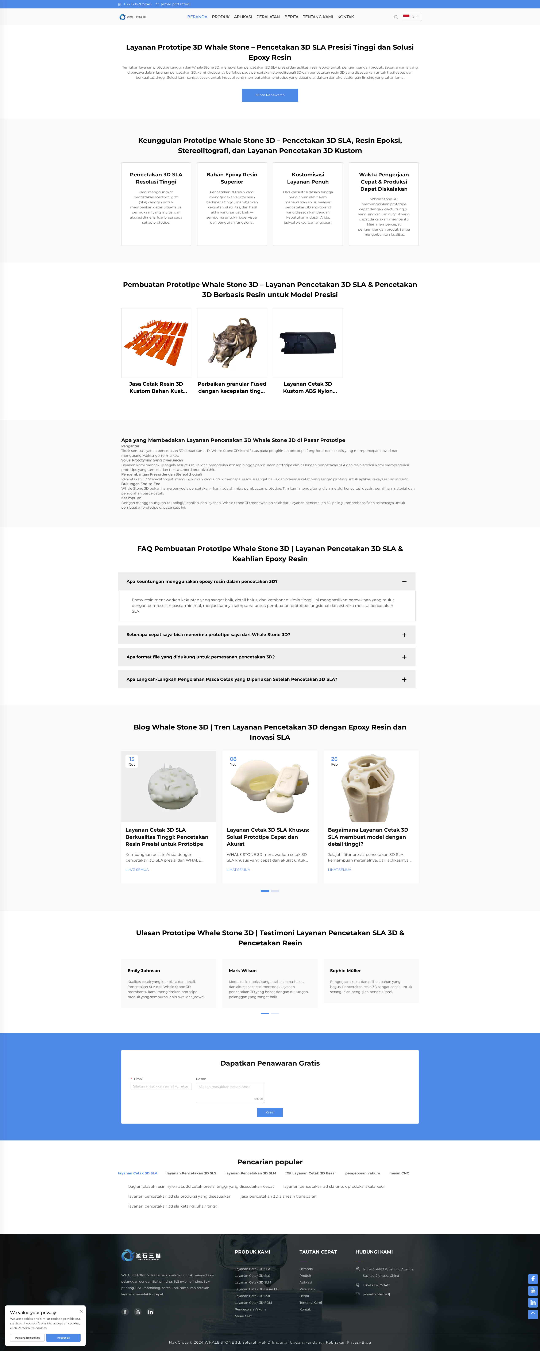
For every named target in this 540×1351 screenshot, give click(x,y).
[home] (133, 17)
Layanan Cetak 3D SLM (253, 1282)
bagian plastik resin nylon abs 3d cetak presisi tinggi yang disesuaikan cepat (201, 1186)
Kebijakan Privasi (343, 1342)
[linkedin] (150, 1312)
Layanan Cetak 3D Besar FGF (258, 1289)
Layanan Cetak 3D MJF (253, 1296)
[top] (533, 1314)
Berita (291, 17)
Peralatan (268, 17)
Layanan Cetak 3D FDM (253, 1303)
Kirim (270, 1112)
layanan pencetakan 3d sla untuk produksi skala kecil (334, 1186)
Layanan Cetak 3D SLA (252, 1269)
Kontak (346, 17)
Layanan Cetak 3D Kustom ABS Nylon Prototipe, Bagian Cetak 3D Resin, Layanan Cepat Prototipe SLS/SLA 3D (308, 387)
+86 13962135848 (137, 4)
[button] (265, 891)
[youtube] (138, 1312)
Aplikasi (243, 17)
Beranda (197, 17)
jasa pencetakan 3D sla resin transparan (279, 1196)
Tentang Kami (318, 17)
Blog (366, 1342)
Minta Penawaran (270, 95)
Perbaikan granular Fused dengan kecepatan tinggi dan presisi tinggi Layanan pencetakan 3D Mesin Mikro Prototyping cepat (232, 387)
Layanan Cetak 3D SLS (252, 1276)
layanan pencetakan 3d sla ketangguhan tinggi (173, 1206)
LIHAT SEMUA (137, 870)
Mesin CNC (243, 1316)
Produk (221, 17)
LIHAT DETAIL (156, 343)
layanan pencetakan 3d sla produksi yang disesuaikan (179, 1196)
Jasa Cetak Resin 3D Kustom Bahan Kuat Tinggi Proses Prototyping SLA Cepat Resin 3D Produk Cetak (156, 387)
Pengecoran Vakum (250, 1309)
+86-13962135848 (376, 1285)
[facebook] (125, 1312)
